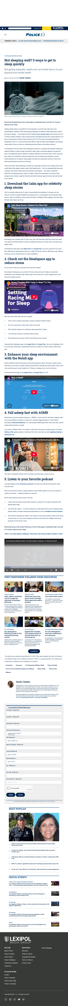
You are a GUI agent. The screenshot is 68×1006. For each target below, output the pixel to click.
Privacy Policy (42, 801)
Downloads (9, 665)
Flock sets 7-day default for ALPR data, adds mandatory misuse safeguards (35, 869)
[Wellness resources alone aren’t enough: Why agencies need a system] (34, 586)
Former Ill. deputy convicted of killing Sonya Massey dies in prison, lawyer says (33, 851)
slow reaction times (43, 134)
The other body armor (54, 596)
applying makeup (55, 432)
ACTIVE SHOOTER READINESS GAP (30, 41)
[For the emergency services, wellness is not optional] (54, 622)
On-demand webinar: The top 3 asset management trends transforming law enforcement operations (26, 915)
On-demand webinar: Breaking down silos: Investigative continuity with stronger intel (27, 894)
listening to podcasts (27, 484)
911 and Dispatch (9, 629)
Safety (10, 922)
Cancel (20, 795)
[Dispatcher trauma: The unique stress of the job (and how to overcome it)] (34, 622)
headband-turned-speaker (54, 511)
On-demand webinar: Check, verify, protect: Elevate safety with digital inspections (29, 904)
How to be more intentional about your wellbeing (20, 669)
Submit (10, 795)
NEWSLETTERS (37, 28)
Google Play (37, 249)
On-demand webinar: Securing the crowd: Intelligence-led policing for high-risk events (27, 925)
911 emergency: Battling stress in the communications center (13, 634)
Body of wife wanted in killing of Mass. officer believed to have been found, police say (33, 844)
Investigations (13, 892)
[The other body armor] (54, 586)
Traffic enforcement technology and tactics (21, 882)
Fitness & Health (9, 594)
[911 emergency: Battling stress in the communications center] (13, 622)
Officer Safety (41, 669)
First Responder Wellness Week (13, 56)
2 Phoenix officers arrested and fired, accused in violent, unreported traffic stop (35, 857)
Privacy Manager (46, 948)
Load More (34, 651)
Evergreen (19, 665)
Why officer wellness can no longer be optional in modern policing (13, 599)
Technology (12, 902)
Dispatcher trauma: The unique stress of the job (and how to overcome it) (33, 634)
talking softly (8, 432)
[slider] (34, 567)
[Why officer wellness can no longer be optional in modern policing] (13, 586)
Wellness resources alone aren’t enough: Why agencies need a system (33, 599)
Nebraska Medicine (18, 422)
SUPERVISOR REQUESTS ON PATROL (55, 41)
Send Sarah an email (27, 697)
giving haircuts (9, 434)
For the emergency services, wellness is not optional (53, 633)
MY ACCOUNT (46, 28)
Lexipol (16, 994)
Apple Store (28, 249)
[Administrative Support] (34, 733)
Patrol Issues (53, 669)
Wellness (8, 672)
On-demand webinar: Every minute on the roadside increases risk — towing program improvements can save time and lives (28, 884)
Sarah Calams (25, 78)
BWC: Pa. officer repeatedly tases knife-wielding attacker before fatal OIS (35, 864)
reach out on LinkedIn (41, 697)
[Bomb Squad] (34, 734)
